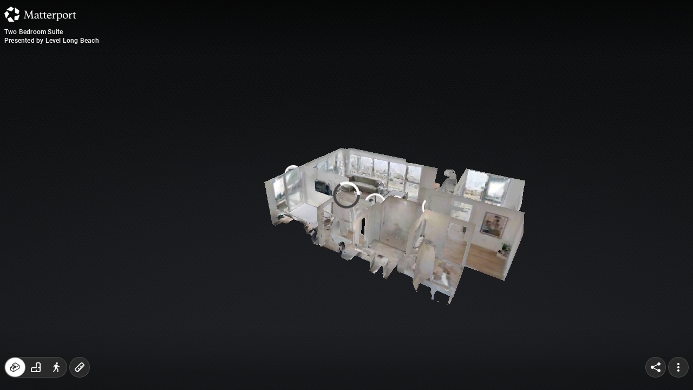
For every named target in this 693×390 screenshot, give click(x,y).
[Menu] (678, 367)
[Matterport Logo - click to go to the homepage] (40, 14)
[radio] (15, 367)
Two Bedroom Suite (33, 32)
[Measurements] (79, 367)
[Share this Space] (655, 367)
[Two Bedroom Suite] (346, 195)
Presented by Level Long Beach (51, 40)
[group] (35, 367)
